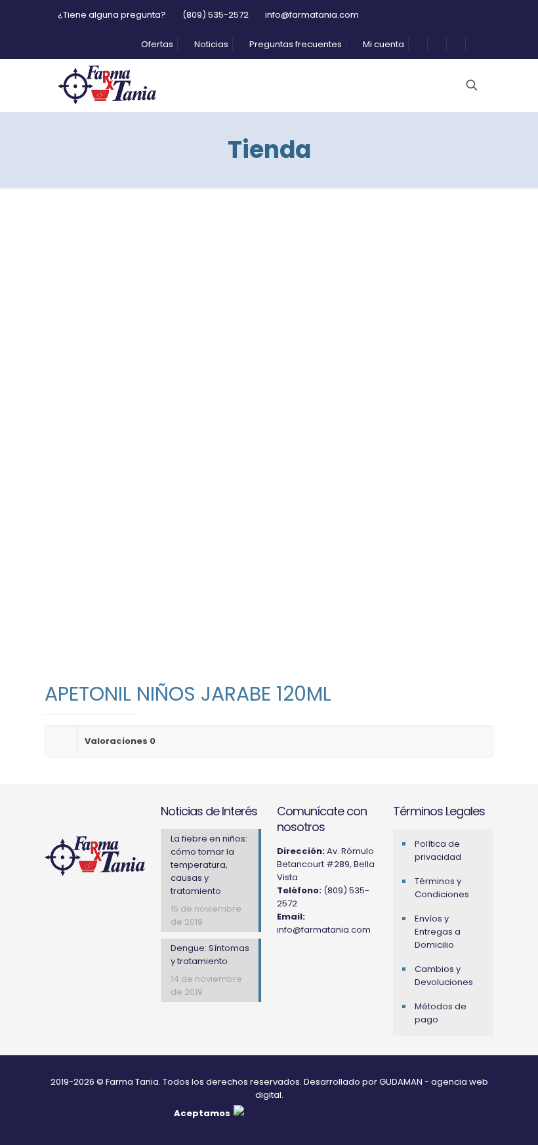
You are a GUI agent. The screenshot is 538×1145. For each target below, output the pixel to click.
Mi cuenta (382, 44)
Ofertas (156, 44)
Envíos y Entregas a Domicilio (438, 931)
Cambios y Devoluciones (444, 975)
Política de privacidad (438, 850)
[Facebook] (300, 963)
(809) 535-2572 (215, 15)
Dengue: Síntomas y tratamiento (210, 954)
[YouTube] (317, 963)
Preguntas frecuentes (294, 44)
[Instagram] (283, 963)
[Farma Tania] (107, 85)
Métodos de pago (440, 1013)
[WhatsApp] (334, 963)
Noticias (210, 44)
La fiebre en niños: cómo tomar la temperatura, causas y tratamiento (209, 864)
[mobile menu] (406, 85)
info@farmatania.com (312, 15)
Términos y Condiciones (442, 888)
